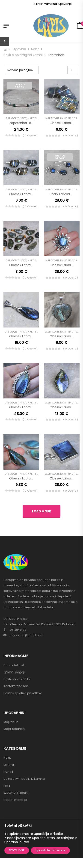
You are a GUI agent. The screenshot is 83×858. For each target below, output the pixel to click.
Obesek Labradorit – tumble (31, 194)
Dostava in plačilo (16, 679)
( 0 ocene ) (30, 135)
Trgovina (19, 49)
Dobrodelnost (13, 665)
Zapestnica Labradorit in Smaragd (36, 123)
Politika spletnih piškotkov (22, 693)
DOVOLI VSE (16, 850)
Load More (41, 511)
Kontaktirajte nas (16, 686)
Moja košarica (14, 729)
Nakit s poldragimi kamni (23, 55)
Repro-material (15, 800)
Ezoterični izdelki (15, 792)
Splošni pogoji (14, 672)
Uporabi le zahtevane (50, 850)
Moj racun (10, 722)
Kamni (8, 771)
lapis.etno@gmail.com (26, 635)
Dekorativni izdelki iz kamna (24, 779)
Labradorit (12, 118)
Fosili (7, 786)
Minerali (9, 765)
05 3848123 (18, 630)
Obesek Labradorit (64, 123)
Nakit (35, 49)
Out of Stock (20, 86)
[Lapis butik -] (51, 25)
